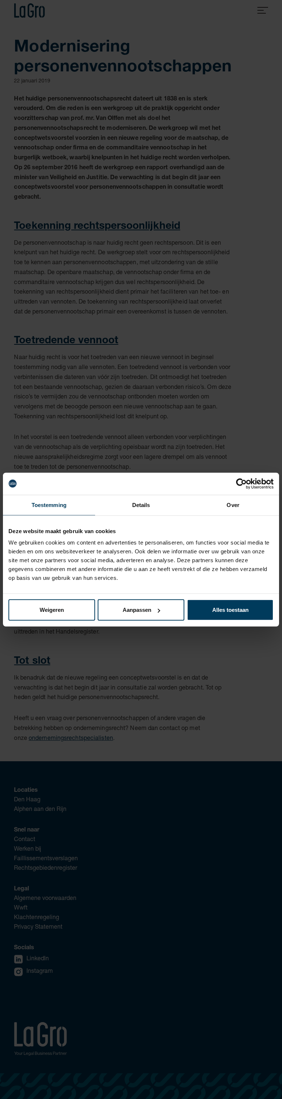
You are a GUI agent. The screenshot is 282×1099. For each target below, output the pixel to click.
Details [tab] (141, 504)
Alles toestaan (230, 610)
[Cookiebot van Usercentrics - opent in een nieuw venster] (241, 483)
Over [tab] (233, 504)
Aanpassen (137, 610)
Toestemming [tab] (49, 504)
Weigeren (52, 610)
